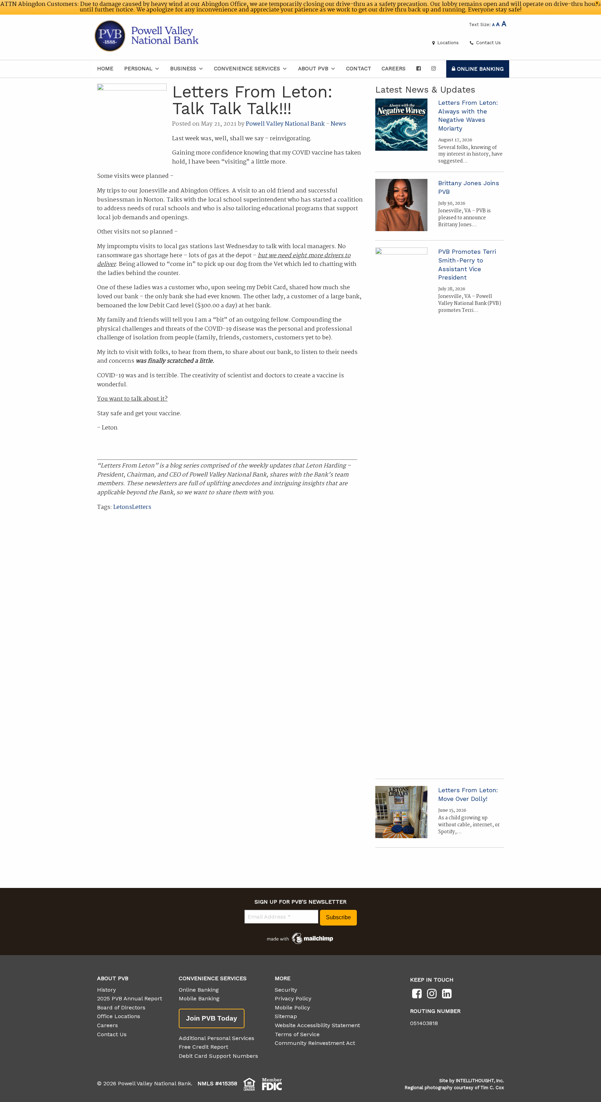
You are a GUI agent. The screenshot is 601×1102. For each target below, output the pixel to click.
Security (286, 989)
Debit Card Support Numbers (218, 1056)
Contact (358, 68)
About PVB (313, 68)
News (338, 124)
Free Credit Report (203, 1047)
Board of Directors (121, 1007)
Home (105, 68)
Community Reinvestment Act (315, 1043)
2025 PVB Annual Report (129, 998)
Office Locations (118, 1016)
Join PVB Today (211, 1018)
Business (183, 68)
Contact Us (488, 42)
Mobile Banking (199, 998)
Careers (394, 68)
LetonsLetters (132, 507)
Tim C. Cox (492, 1087)
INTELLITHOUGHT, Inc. (480, 1080)
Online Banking (479, 69)
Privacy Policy (293, 998)
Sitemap (286, 1016)
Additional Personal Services (216, 1038)
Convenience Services (247, 68)
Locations (447, 42)
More (282, 978)
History (106, 989)
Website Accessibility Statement (317, 1025)
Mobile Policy (292, 1007)
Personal (138, 68)
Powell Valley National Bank (285, 124)
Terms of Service (297, 1034)
